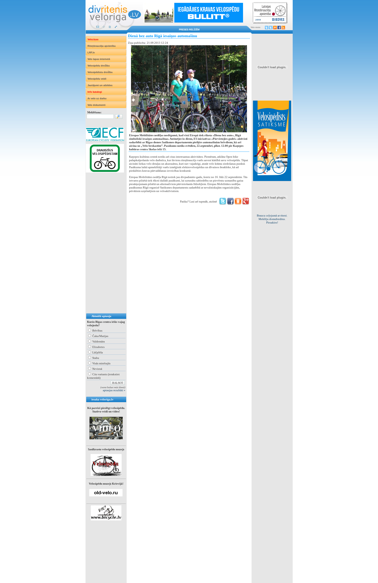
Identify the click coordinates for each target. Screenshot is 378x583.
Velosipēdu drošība (99, 65)
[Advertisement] (103, 247)
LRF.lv (91, 52)
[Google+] (245, 203)
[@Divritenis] (271, 27)
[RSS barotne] (283, 27)
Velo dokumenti (96, 105)
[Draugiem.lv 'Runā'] (238, 203)
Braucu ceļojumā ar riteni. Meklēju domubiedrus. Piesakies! (272, 219)
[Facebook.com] (279, 27)
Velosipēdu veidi (97, 78)
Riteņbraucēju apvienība (102, 46)
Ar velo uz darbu (97, 98)
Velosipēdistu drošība (100, 72)
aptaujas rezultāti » (114, 390)
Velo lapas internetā (99, 59)
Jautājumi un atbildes (100, 85)
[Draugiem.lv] (275, 27)
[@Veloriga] (266, 27)
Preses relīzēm (189, 29)
